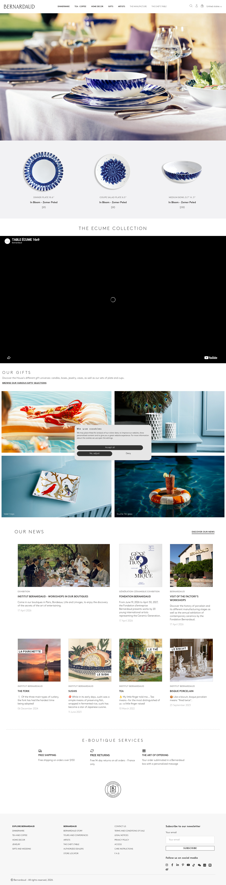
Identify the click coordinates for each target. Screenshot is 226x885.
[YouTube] (188, 865)
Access (118, 844)
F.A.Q (117, 854)
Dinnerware (64, 7)
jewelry (16, 844)
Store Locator (70, 854)
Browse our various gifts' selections (24, 383)
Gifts (110, 7)
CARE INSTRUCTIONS (124, 849)
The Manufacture (138, 7)
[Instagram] (167, 865)
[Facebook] (172, 865)
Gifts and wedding (21, 849)
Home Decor (97, 7)
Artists (121, 7)
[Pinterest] (183, 865)
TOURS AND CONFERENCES (75, 835)
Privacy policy (122, 840)
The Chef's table (159, 7)
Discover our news (203, 532)
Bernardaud (70, 826)
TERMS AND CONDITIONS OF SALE (130, 831)
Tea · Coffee (80, 7)
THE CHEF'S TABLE (71, 844)
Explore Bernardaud (23, 826)
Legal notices (121, 835)
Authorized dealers (73, 849)
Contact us (120, 826)
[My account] (197, 5)
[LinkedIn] (177, 865)
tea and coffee (19, 835)
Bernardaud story (72, 831)
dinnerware (18, 831)
